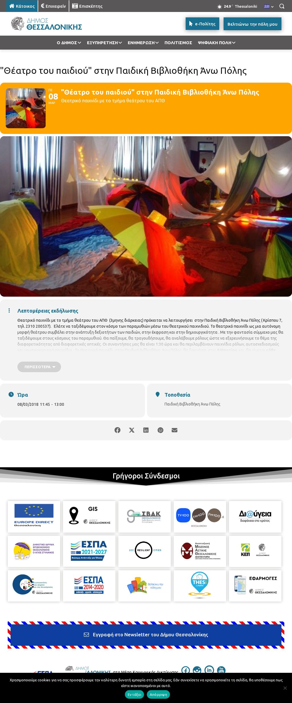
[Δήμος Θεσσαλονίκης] (40, 24)
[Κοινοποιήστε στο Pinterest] (160, 430)
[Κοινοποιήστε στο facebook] (117, 430)
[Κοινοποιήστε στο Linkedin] (146, 430)
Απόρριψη (158, 694)
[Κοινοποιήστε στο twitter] (132, 430)
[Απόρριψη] (285, 688)
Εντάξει (134, 694)
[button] (282, 6)
